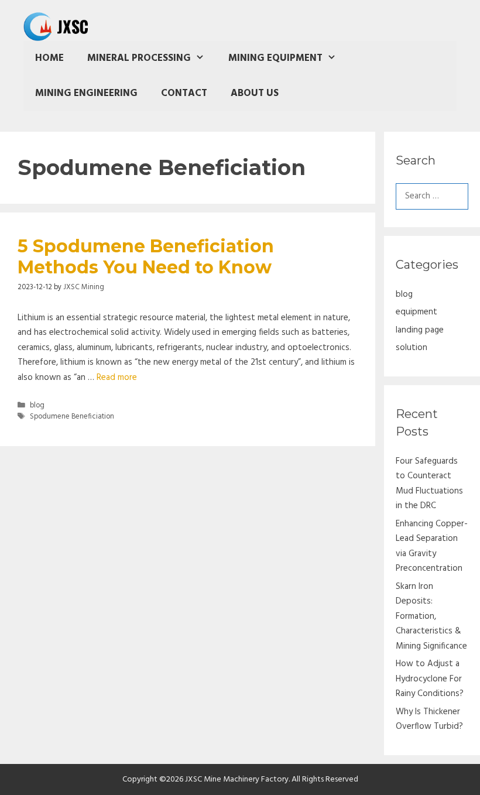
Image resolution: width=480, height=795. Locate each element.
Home (49, 58)
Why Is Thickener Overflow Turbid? (429, 719)
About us (255, 93)
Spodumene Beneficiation (72, 417)
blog (37, 406)
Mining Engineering (86, 93)
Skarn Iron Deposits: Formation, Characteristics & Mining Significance (431, 616)
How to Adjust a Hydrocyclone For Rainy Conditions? (430, 679)
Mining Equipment (275, 58)
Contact (184, 93)
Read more (117, 378)
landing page (420, 330)
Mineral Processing (139, 58)
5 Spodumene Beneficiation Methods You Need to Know (146, 256)
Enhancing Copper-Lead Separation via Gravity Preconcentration (432, 546)
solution (411, 348)
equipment (416, 312)
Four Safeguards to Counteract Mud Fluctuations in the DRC (429, 483)
